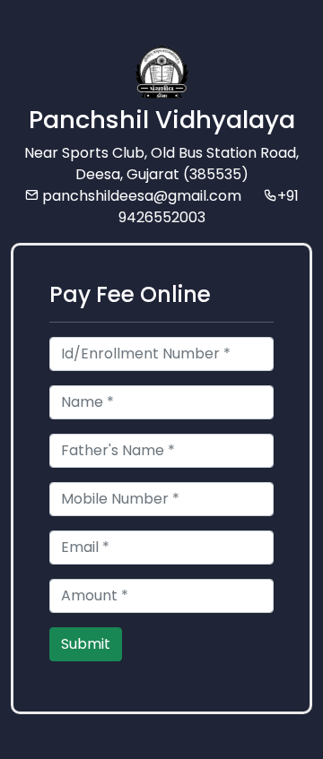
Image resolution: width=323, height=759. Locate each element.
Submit (85, 644)
